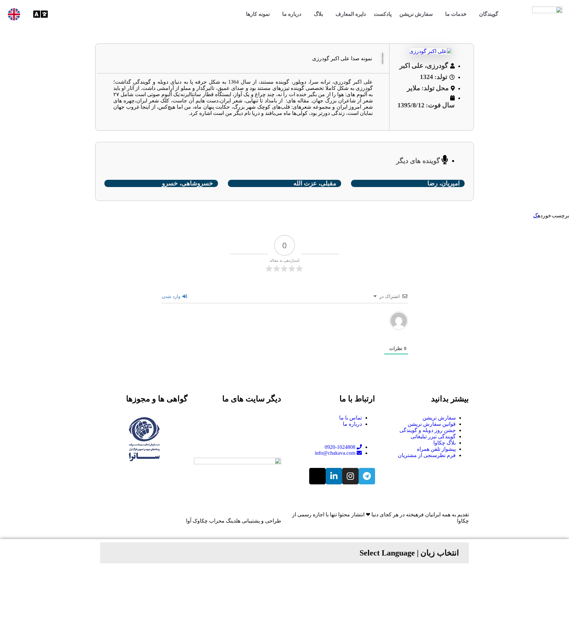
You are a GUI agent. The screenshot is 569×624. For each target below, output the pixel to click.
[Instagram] (350, 476)
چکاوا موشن (254, 418)
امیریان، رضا (443, 183)
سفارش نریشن (416, 14)
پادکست (383, 14)
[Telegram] (367, 476)
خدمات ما (456, 14)
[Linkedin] (334, 476)
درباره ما (291, 14)
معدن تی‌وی (255, 436)
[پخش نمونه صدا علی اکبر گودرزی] (382, 55)
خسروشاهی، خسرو (187, 183)
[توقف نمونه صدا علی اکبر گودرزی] (382, 61)
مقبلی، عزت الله (314, 183)
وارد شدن (172, 296)
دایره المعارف (351, 14)
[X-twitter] (317, 476)
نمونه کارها (258, 14)
